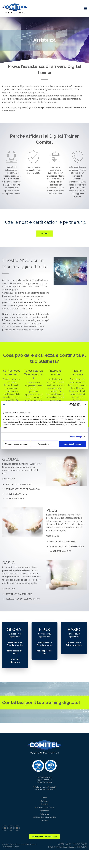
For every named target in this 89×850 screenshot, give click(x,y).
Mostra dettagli (76, 436)
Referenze (44, 814)
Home (44, 798)
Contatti (44, 820)
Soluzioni (44, 804)
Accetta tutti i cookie (72, 444)
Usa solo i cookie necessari (16, 444)
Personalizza (43, 444)
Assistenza (44, 811)
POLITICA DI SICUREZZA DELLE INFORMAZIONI (67, 847)
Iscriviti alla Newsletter (44, 837)
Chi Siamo (45, 801)
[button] (85, 8)
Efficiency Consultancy (44, 807)
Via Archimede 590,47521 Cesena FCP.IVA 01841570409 (44, 779)
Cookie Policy (64, 844)
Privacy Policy (80, 844)
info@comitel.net (47, 789)
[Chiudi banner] (85, 404)
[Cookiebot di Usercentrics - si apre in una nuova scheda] (70, 404)
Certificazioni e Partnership (44, 817)
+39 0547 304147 (49, 787)
